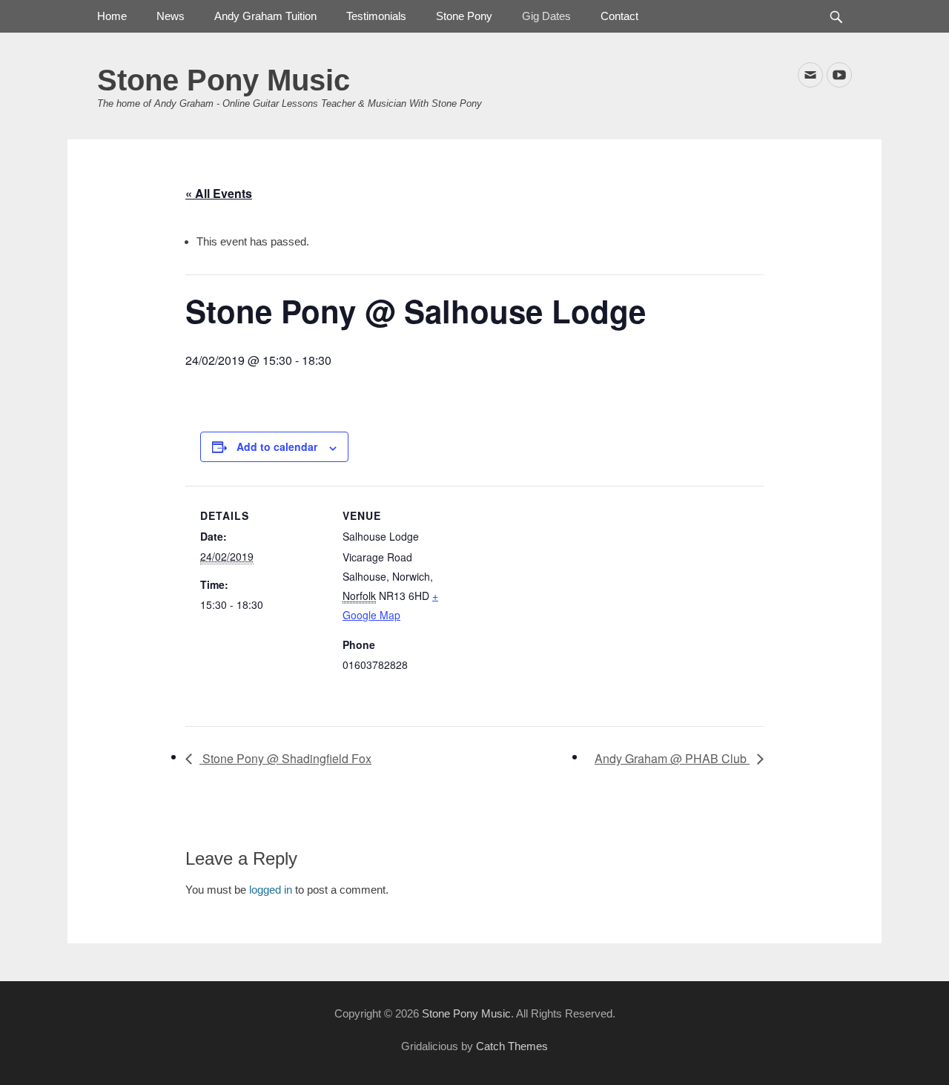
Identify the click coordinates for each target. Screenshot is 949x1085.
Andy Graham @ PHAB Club (672, 758)
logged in (270, 889)
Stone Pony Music (223, 80)
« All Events (218, 193)
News (170, 16)
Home (112, 16)
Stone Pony (464, 16)
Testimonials (376, 16)
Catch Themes (512, 1046)
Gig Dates (546, 16)
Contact (619, 16)
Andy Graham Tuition (265, 16)
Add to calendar (277, 446)
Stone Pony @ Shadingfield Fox (285, 758)
